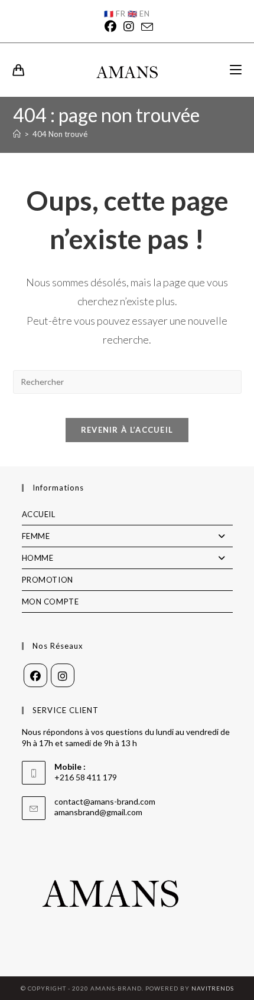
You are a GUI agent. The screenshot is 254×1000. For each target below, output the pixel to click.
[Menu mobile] (236, 69)
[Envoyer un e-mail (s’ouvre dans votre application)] (145, 26)
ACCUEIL (39, 514)
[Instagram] (129, 26)
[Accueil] (17, 134)
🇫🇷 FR (114, 13)
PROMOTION (47, 579)
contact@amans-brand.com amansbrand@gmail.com (104, 806)
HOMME (38, 558)
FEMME (36, 536)
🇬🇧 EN (138, 13)
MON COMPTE (50, 601)
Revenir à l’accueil (127, 429)
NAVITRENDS (212, 988)
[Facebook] (110, 26)
